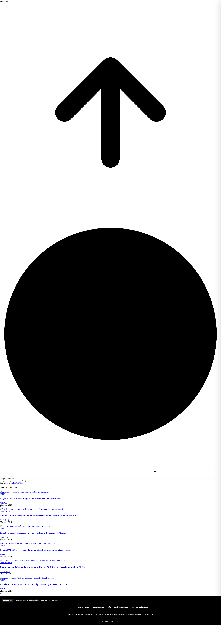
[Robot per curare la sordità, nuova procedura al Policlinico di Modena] (26, 526)
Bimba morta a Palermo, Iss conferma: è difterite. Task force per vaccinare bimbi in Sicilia (42, 567)
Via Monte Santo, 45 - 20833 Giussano (94, 614)
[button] (155, 472)
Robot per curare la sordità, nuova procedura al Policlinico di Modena (33, 533)
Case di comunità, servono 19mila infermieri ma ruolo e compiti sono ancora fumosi (39, 515)
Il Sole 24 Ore (5, 520)
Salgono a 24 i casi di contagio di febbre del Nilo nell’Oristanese (30, 498)
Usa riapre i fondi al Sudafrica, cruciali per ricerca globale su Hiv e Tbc (33, 584)
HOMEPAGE (18, 483)
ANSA (2, 494)
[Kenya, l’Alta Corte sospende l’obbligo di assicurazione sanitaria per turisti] (28, 543)
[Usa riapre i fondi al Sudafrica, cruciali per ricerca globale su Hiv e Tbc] (27, 578)
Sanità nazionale (6, 511)
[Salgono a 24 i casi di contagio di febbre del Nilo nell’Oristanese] (24, 492)
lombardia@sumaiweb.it (126, 614)
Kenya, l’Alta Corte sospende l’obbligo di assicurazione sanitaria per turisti (35, 550)
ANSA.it (3, 503)
